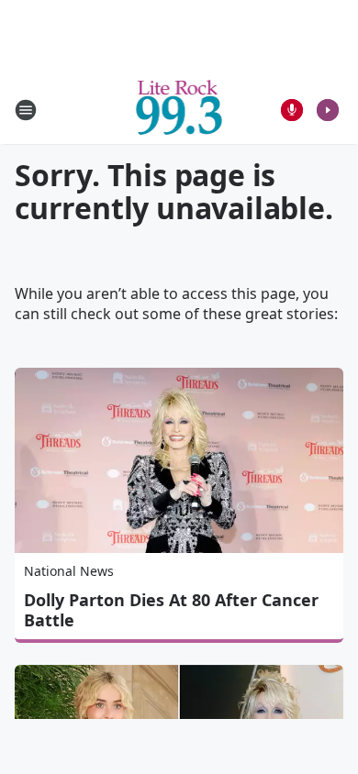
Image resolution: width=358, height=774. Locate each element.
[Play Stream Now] (328, 110)
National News (69, 571)
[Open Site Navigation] (26, 110)
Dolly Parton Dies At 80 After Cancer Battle (171, 610)
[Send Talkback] (292, 110)
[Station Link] (179, 109)
